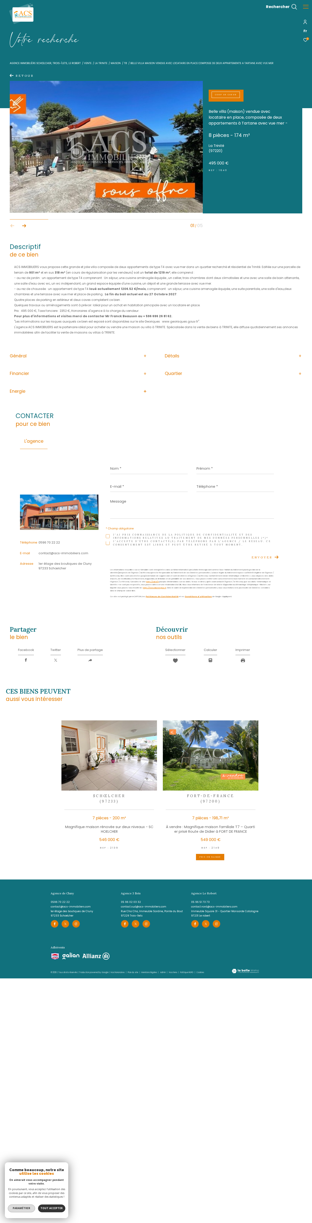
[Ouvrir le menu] (306, 7)
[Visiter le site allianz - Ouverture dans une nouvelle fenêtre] (96, 956)
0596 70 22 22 (49, 542)
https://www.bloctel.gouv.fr (154, 587)
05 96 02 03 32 (131, 902)
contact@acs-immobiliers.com (63, 553)
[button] (24, 225)
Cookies (200, 972)
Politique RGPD (186, 972)
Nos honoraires (118, 972)
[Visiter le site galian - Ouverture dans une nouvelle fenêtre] (70, 956)
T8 (125, 63)
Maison (116, 63)
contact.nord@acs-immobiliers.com (214, 906)
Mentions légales (149, 972)
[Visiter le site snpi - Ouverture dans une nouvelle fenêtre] (55, 956)
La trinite (101, 63)
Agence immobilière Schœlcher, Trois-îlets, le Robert (45, 63)
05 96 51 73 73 (200, 902)
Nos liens (173, 972)
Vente (87, 63)
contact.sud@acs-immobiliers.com (143, 906)
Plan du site (133, 972)
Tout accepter (51, 1208)
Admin (163, 972)
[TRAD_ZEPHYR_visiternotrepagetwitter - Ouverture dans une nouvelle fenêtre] (65, 924)
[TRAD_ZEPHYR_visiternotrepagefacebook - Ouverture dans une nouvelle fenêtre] (54, 924)
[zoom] (106, 212)
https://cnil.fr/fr (152, 581)
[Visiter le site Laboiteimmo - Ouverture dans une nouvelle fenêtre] (245, 971)
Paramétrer (21, 1208)
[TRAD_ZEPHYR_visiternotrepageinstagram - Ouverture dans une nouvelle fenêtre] (76, 924)
